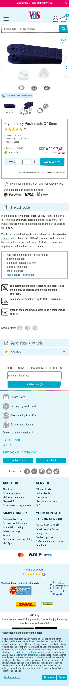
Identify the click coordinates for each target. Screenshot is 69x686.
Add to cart (50, 161)
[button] (5, 67)
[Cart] (64, 19)
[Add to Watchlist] (63, 41)
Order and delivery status (49, 541)
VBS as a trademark (13, 497)
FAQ (38, 505)
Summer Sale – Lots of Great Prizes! (35, 2)
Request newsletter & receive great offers (34, 368)
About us (7, 489)
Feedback (51, 460)
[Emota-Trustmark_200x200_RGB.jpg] (58, 588)
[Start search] (63, 28)
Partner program (11, 493)
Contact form (18, 460)
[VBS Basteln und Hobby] (34, 14)
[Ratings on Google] (34, 572)
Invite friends (43, 493)
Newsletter (42, 497)
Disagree (49, 677)
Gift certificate (43, 489)
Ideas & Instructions (46, 501)
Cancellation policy (13, 527)
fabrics (5, 238)
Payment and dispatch (15, 523)
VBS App (7, 543)
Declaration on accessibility (17, 539)
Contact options (44, 537)
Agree (62, 677)
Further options (12, 677)
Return (6, 535)
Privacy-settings (11, 531)
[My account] (56, 19)
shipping (61, 152)
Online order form (12, 519)
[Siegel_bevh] (20, 590)
